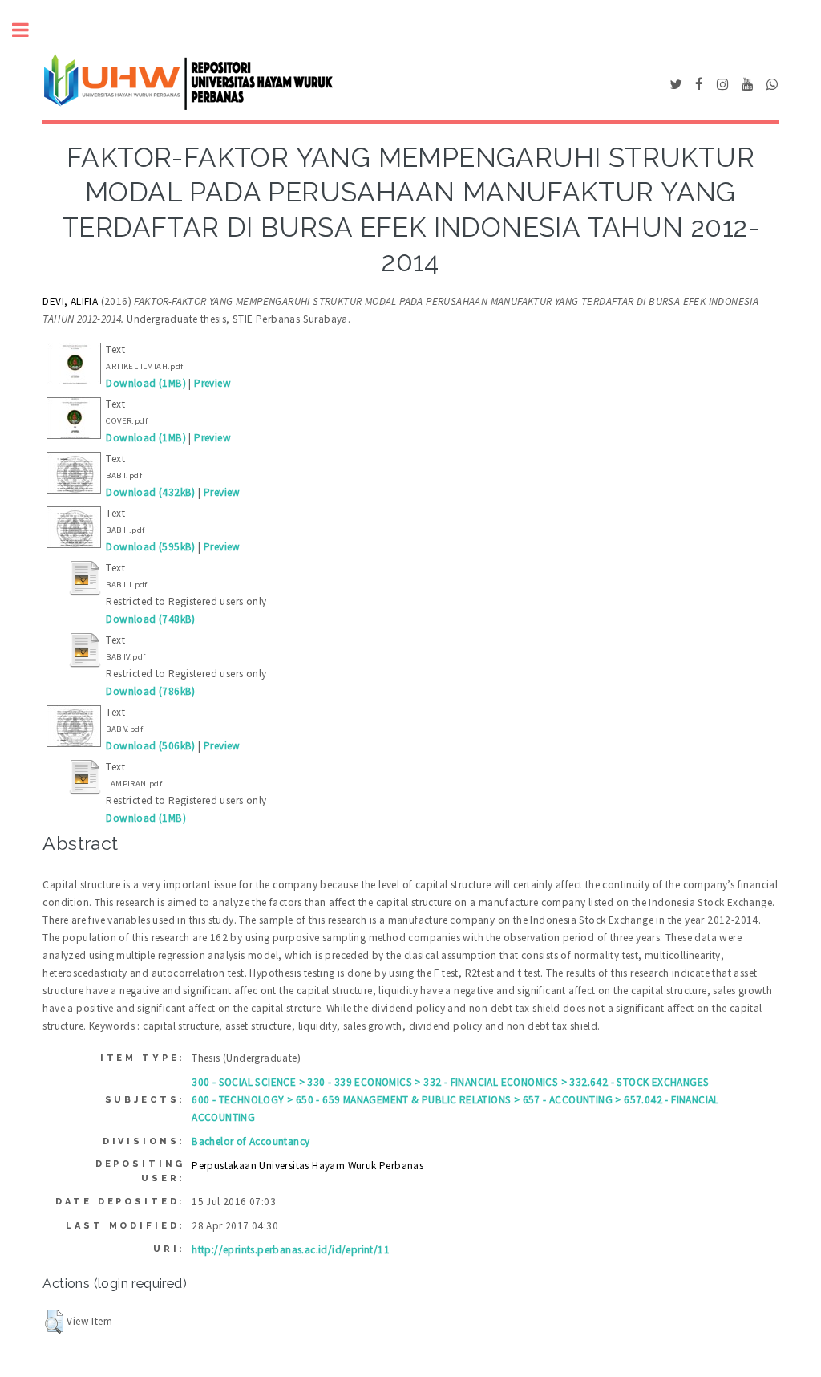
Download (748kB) (150, 619)
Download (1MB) (146, 383)
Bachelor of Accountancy (250, 1141)
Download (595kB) (150, 547)
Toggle (29, 30)
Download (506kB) (150, 746)
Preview (212, 383)
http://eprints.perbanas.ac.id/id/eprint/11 (291, 1250)
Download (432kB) (150, 492)
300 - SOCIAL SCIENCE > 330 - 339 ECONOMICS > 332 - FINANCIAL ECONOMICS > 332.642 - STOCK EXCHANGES (450, 1082)
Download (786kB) (150, 691)
